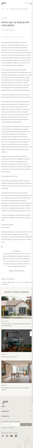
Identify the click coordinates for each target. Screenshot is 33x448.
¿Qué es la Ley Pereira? (9, 357)
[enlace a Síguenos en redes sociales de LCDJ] (2, 436)
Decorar (4, 18)
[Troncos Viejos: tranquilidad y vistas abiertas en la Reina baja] (16, 307)
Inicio (2, 9)
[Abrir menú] (28, 3)
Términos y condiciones (7, 427)
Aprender (4, 354)
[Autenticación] (31, 3)
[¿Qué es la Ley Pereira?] (16, 340)
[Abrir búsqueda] (24, 3)
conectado (18, 282)
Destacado (4, 321)
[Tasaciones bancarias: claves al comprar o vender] (16, 372)
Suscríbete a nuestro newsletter (11, 421)
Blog (7, 9)
